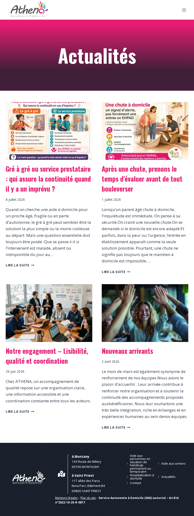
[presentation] (49, 131)
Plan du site (88, 498)
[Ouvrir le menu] (184, 9)
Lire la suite (20, 265)
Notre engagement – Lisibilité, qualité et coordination (47, 356)
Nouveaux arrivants (127, 351)
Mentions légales (66, 498)
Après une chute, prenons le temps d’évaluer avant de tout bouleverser (142, 178)
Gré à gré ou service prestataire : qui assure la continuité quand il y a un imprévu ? (48, 178)
